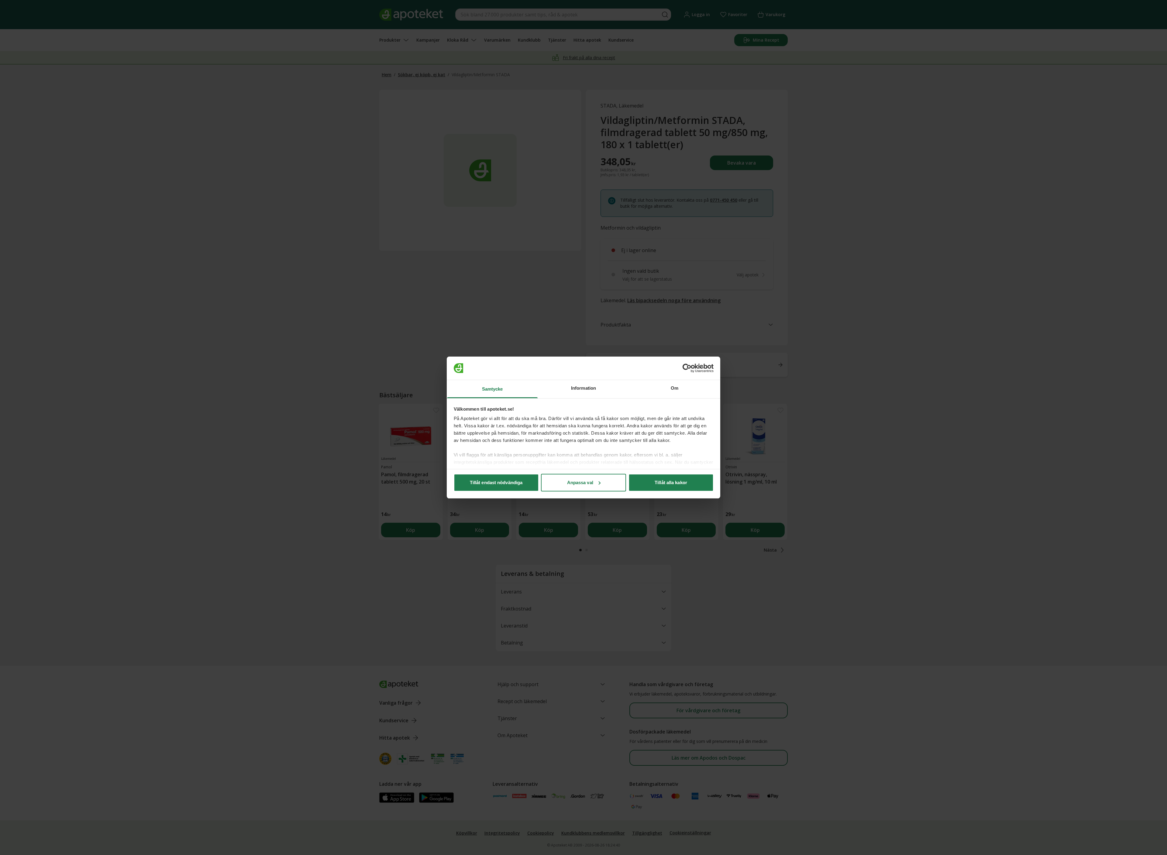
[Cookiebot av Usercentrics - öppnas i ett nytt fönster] (687, 368)
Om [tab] (674, 388)
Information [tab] (583, 388)
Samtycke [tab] (492, 389)
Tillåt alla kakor (671, 482)
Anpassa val (580, 482)
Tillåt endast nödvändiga (496, 482)
